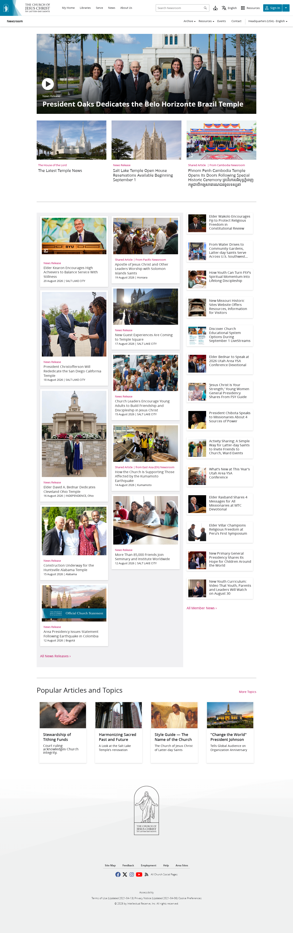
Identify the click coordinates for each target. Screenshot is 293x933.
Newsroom (15, 21)
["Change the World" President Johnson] (230, 726)
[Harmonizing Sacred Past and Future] (118, 726)
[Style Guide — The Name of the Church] (174, 726)
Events (221, 21)
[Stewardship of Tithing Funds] (63, 726)
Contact (236, 21)
